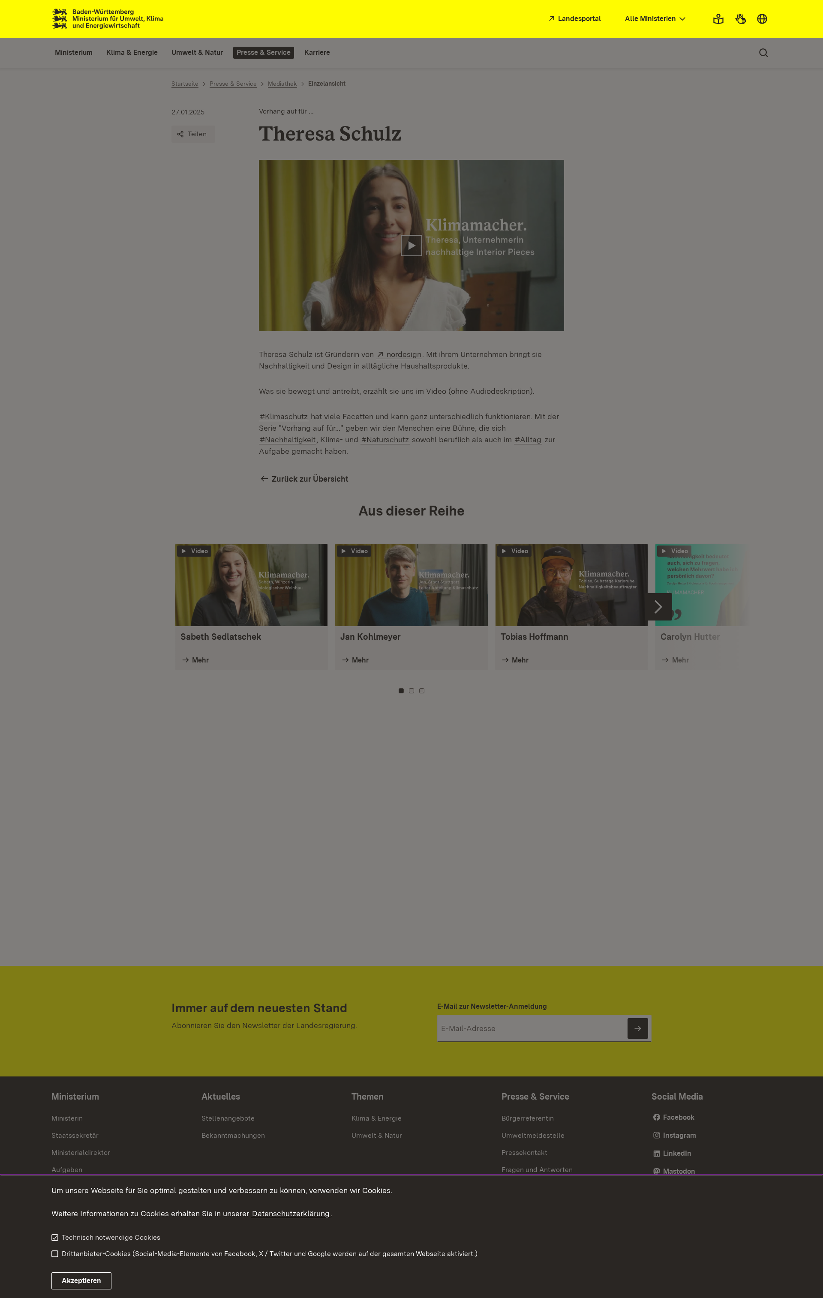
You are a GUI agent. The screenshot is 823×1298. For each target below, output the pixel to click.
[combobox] (656, 19)
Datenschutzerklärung (291, 1213)
